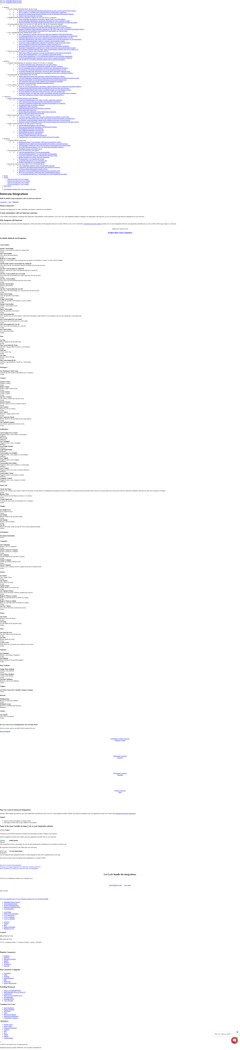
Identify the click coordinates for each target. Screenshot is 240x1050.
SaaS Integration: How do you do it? (14, 992)
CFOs (5, 1013)
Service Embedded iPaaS (11, 905)
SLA (5, 1033)
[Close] (1, 1041)
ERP (5, 980)
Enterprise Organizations (11, 1016)
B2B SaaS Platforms (10, 1014)
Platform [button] (6, 7)
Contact (6, 923)
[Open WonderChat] (234, 1040)
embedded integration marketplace (125, 813)
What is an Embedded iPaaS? (12, 990)
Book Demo (7, 186)
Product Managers (9, 1009)
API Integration (8, 997)
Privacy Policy (8, 1026)
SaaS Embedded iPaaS (10, 904)
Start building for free (115, 885)
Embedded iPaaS (9, 999)
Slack (120, 792)
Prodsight (120, 775)
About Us (7, 922)
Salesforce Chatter (120, 740)
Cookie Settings (8, 1038)
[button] (23, 9)
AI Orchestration (9, 909)
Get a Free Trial (8, 187)
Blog (5, 925)
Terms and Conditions (10, 1028)
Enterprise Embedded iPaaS (12, 907)
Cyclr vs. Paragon (9, 917)
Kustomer (120, 758)
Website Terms (8, 1024)
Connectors (3, 202)
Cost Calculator (8, 1000)
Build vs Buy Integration (11, 914)
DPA (5, 1031)
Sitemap (6, 1036)
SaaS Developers (9, 1008)
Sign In (6, 177)
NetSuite (6, 962)
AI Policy (6, 1029)
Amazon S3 (7, 964)
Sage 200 (6, 966)
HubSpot (6, 957)
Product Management (10, 983)
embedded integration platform (93, 224)
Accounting (7, 973)
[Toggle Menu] (1, 4)
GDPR (6, 1034)
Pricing (6, 176)
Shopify (6, 961)
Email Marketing (9, 978)
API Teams (7, 1011)
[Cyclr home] (11, 1)
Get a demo (127, 885)
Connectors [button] (7, 96)
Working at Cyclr (9, 928)
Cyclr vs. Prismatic (9, 919)
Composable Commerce (11, 1018)
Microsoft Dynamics (10, 959)
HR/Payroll (7, 981)
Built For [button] (6, 61)
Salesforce (7, 956)
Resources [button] (7, 139)
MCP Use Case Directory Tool (13, 995)
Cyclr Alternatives (9, 915)
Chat (9, 202)
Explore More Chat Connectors (120, 233)
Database (6, 976)
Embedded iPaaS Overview (12, 902)
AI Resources (8, 994)
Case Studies (7, 912)
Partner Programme (9, 927)
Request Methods (5, 731)
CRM (5, 975)
